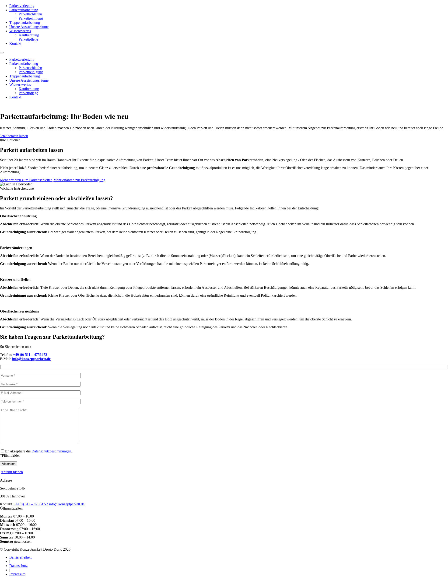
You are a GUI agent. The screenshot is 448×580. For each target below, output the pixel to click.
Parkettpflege (28, 39)
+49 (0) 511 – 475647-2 (30, 504)
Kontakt (15, 43)
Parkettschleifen (30, 14)
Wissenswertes (20, 31)
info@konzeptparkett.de (66, 504)
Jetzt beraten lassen (14, 136)
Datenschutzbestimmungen (51, 451)
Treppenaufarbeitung (24, 22)
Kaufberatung (29, 35)
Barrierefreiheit (20, 557)
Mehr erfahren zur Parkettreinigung (79, 180)
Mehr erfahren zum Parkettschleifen (26, 180)
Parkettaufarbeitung (23, 10)
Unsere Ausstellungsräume (29, 27)
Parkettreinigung (31, 18)
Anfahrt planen (12, 472)
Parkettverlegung (21, 6)
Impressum (17, 574)
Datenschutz (18, 566)
